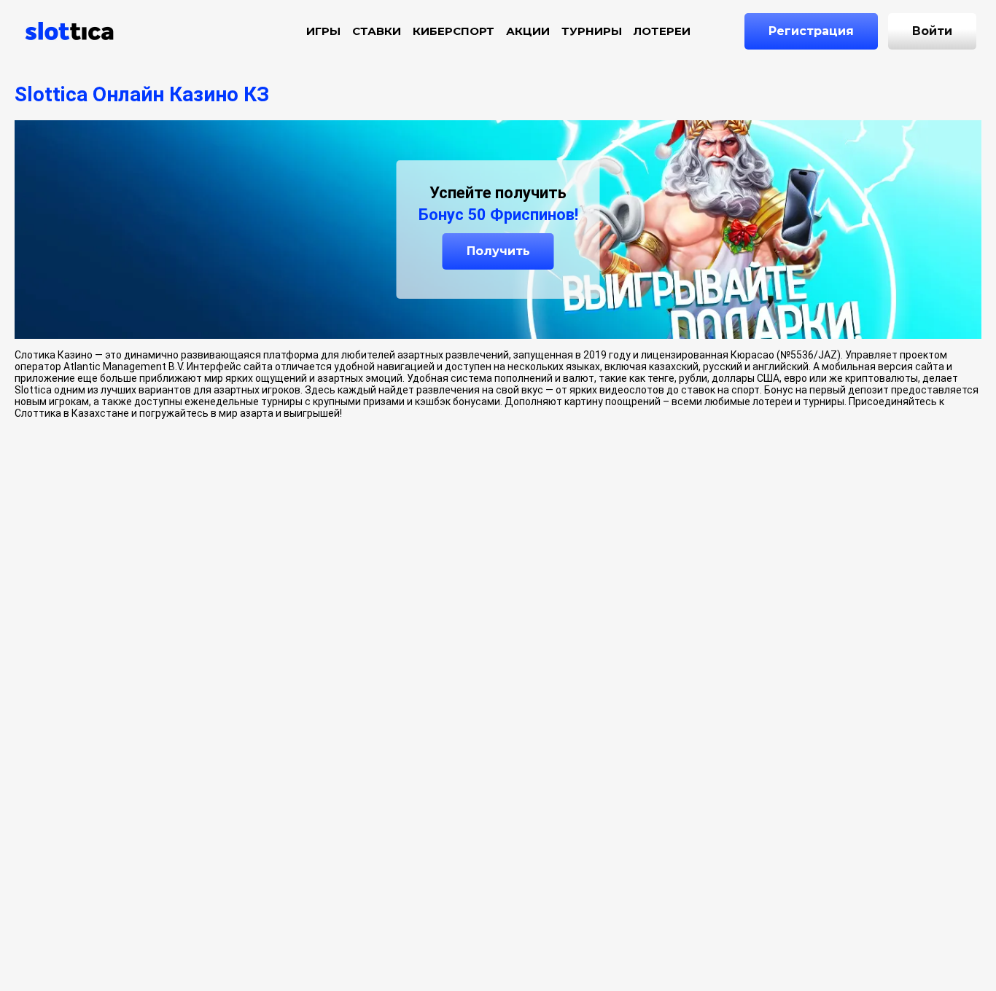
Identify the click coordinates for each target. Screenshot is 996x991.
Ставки (376, 31)
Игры (323, 31)
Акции (528, 31)
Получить (498, 251)
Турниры (591, 31)
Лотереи (662, 31)
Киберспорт (453, 31)
